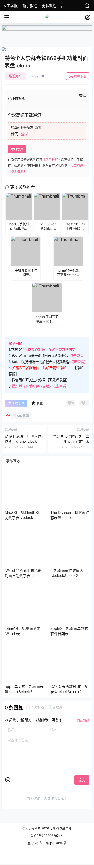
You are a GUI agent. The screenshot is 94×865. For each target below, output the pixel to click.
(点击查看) (76, 356)
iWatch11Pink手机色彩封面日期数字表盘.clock (23, 575)
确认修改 (83, 720)
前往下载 (80, 76)
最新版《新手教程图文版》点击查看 (39, 386)
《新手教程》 (51, 160)
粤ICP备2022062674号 (47, 836)
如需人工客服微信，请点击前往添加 (39, 368)
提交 (82, 780)
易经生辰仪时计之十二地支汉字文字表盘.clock (71, 441)
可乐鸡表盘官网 (60, 828)
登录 (24, 133)
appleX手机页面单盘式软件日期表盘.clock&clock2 (69, 633)
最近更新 (15, 76)
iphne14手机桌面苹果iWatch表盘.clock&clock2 (22, 633)
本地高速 (17, 149)
